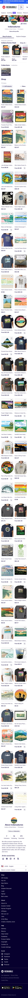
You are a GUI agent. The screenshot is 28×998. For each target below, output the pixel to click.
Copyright (4, 942)
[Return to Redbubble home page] (9, 7)
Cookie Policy (4, 980)
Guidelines (4, 936)
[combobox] (20, 7)
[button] (6, 72)
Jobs (2, 916)
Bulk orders (4, 896)
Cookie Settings (6, 947)
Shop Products (7, 36)
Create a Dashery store (8, 921)
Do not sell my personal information (10, 977)
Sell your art (4, 914)
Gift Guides (4, 878)
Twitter (6, 959)
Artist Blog (4, 919)
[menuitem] (3, 13)
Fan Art (3, 880)
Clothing (11, 13)
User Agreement (5, 975)
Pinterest (6, 964)
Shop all (22, 43)
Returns (3, 931)
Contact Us (4, 944)
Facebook (7, 956)
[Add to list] (9, 46)
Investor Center (5, 906)
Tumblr (6, 962)
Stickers (19, 13)
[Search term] (21, 7)
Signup (3, 894)
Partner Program (6, 908)
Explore (3, 13)
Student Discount (6, 888)
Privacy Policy (14, 975)
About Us (4, 903)
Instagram (7, 954)
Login (3, 891)
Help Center (4, 934)
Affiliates (3, 911)
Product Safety (5, 939)
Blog (2, 886)
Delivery (3, 928)
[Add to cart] (24, 168)
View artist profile (14, 31)
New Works (4, 883)
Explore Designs (21, 36)
